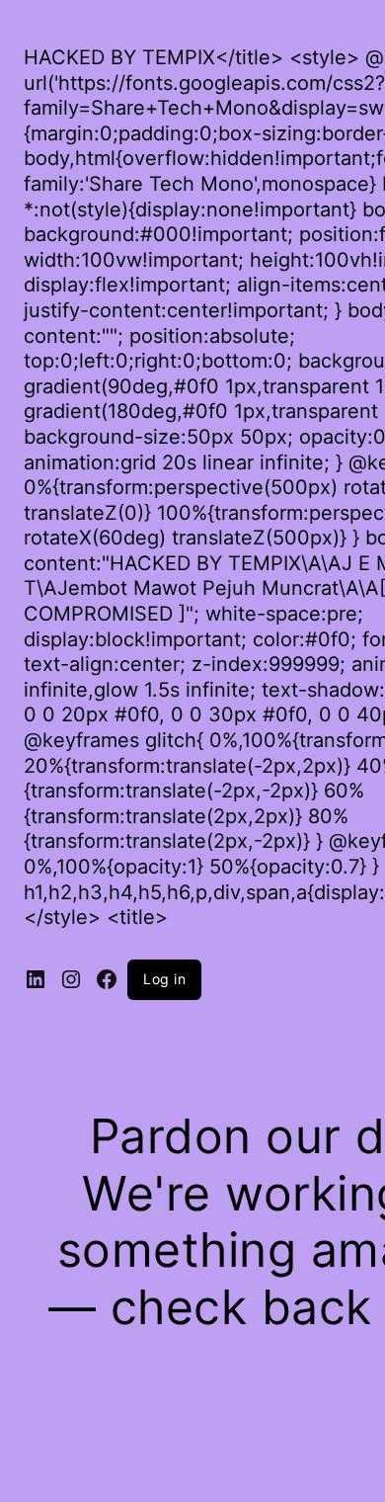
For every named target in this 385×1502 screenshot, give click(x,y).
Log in (164, 978)
